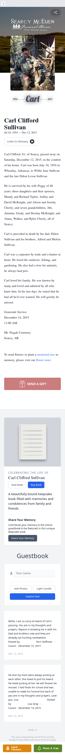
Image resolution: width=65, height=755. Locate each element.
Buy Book (36, 484)
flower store (43, 360)
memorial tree (46, 354)
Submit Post (33, 596)
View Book (17, 484)
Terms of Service (42, 739)
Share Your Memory (22, 538)
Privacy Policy (22, 739)
